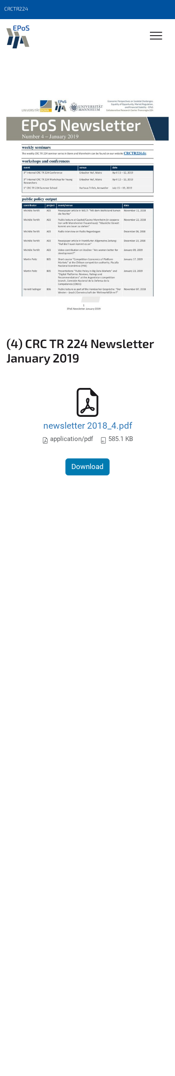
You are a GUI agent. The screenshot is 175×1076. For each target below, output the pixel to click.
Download (87, 466)
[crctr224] (17, 36)
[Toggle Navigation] (156, 36)
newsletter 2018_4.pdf (87, 425)
